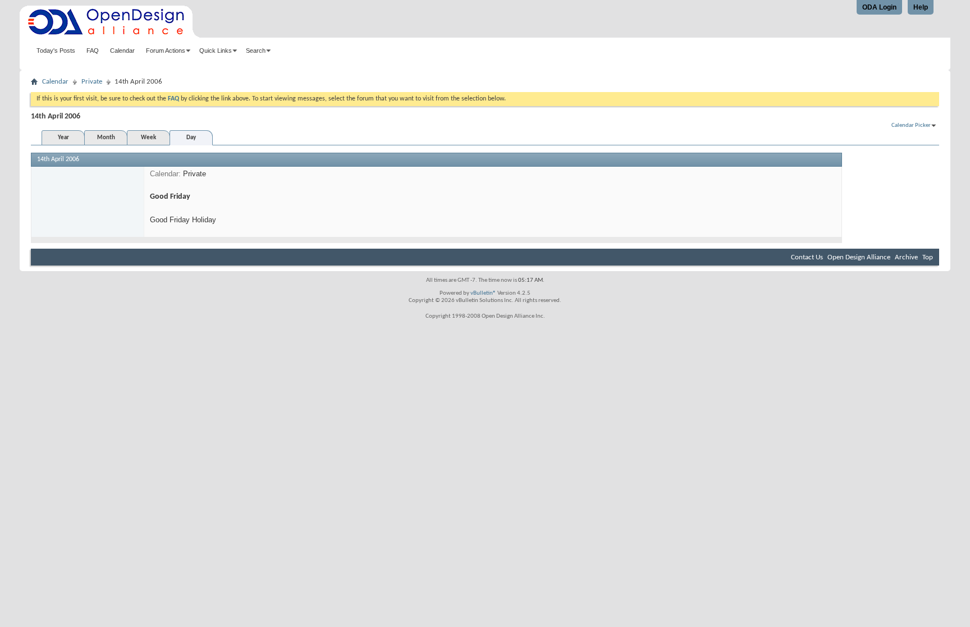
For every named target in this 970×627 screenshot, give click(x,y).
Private (91, 81)
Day (191, 138)
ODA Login (879, 7)
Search (256, 50)
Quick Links (215, 50)
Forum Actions (165, 50)
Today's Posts (55, 50)
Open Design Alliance (858, 257)
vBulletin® (483, 293)
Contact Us (807, 257)
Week (148, 138)
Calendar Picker (911, 125)
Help (920, 7)
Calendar (122, 50)
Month (106, 138)
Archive (906, 257)
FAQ (92, 50)
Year (63, 138)
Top (927, 257)
